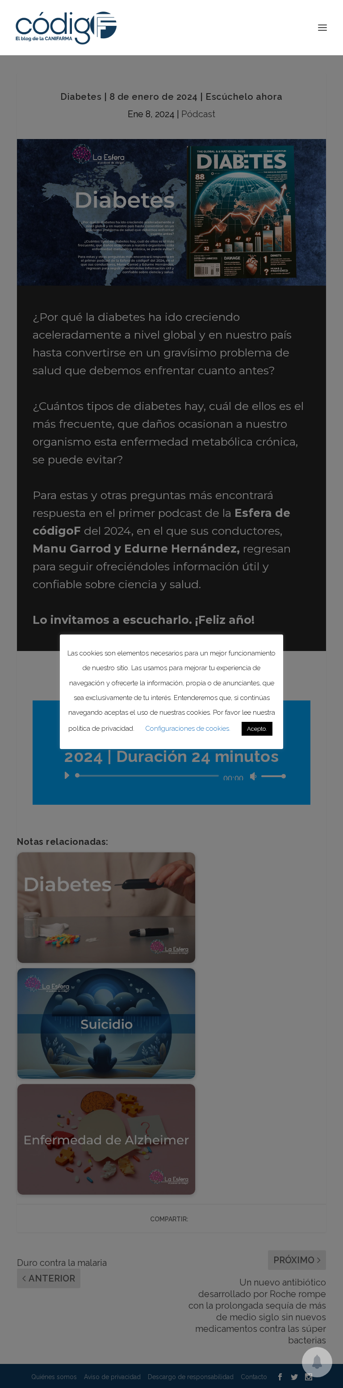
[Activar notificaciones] (317, 1362)
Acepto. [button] (257, 728)
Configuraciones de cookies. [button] (187, 729)
